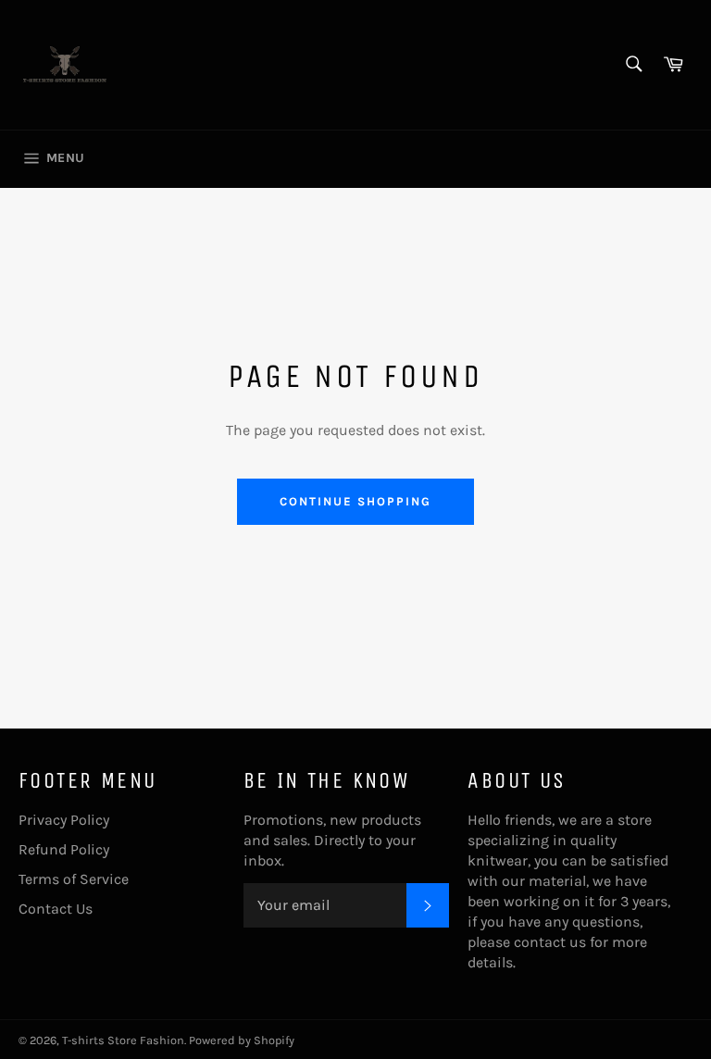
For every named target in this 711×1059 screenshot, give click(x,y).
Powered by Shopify (241, 1040)
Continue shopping (355, 501)
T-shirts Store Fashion (123, 1040)
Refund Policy (64, 849)
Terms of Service (74, 879)
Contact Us (56, 908)
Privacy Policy (64, 820)
